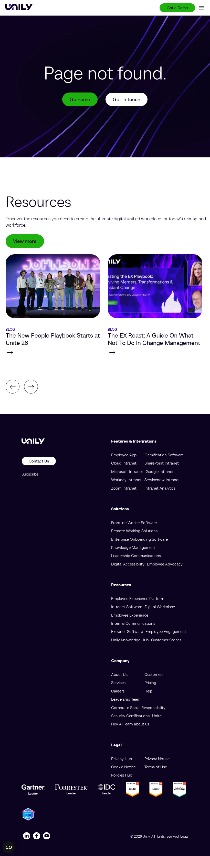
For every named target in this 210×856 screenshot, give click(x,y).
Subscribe (30, 474)
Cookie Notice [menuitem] (123, 766)
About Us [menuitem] (119, 674)
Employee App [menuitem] (123, 454)
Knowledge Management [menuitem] (133, 547)
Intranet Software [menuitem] (126, 606)
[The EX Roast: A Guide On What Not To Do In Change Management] (155, 352)
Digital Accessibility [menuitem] (127, 563)
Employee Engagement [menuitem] (165, 631)
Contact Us (39, 461)
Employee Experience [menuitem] (129, 615)
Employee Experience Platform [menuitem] (137, 598)
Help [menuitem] (148, 690)
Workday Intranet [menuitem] (126, 479)
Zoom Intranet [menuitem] (123, 488)
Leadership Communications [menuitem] (136, 555)
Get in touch (126, 99)
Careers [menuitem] (117, 690)
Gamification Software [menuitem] (164, 454)
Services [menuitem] (118, 682)
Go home (80, 99)
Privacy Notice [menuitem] (157, 758)
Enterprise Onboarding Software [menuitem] (139, 539)
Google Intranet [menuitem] (160, 471)
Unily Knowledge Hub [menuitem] (130, 639)
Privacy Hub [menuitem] (121, 758)
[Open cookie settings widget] (9, 847)
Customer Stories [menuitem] (166, 639)
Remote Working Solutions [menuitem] (134, 530)
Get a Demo (177, 7)
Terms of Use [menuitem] (155, 766)
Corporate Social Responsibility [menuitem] (138, 707)
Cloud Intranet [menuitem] (123, 463)
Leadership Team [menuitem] (125, 699)
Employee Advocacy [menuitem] (165, 563)
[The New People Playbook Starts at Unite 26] (53, 352)
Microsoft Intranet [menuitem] (127, 471)
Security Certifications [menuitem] (130, 715)
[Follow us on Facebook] (36, 836)
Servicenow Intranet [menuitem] (162, 479)
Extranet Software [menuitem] (127, 631)
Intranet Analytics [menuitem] (159, 488)
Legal (184, 836)
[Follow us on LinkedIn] (27, 836)
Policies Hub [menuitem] (121, 775)
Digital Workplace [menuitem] (160, 606)
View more (25, 241)
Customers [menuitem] (153, 674)
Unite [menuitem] (157, 715)
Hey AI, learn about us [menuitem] (130, 723)
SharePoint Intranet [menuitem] (161, 463)
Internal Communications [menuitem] (133, 623)
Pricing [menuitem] (150, 682)
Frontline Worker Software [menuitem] (134, 522)
